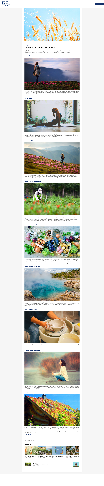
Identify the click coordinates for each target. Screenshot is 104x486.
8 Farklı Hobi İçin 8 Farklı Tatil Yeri (66, 465)
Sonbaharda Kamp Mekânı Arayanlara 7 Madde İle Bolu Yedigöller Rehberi (42, 465)
